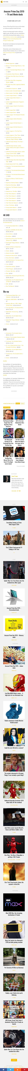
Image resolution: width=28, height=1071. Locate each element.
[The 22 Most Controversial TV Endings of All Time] (14, 538)
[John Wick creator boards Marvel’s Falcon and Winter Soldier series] (14, 817)
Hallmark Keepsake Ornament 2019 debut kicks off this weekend (14, 801)
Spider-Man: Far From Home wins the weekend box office (14, 1050)
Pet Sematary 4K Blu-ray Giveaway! (14, 968)
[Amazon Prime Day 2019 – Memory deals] (14, 625)
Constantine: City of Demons (12, 74)
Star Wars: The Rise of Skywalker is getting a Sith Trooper (14, 856)
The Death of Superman (11, 88)
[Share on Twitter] (10, 1069)
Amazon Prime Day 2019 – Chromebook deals (14, 609)
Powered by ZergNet (21, 466)
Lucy (7, 264)
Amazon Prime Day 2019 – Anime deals (14, 667)
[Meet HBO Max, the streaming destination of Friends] (14, 902)
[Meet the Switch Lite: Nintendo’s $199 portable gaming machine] (14, 930)
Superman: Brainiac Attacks (12, 182)
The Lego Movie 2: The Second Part (14, 307)
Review (6, 675)
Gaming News (14, 639)
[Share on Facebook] (3, 1069)
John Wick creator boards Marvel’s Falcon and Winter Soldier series (14, 829)
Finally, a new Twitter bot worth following (14, 994)
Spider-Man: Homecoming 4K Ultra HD (15, 275)
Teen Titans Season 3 (11, 196)
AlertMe (5, 361)
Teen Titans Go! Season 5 (12, 203)
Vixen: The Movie (10, 205)
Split (7, 284)
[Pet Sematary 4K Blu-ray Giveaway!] (14, 957)
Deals (22, 403)
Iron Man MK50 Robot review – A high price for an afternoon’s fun (14, 694)
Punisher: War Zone (10, 271)
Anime (22, 35)
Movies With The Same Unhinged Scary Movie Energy (20, 460)
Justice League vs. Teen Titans (13, 135)
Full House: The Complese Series (13, 341)
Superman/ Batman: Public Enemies (14, 178)
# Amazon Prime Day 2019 (9, 403)
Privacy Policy (21, 1067)
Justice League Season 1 (12, 95)
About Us (10, 1067)
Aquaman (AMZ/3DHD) (11, 299)
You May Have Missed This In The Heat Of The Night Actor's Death (8, 461)
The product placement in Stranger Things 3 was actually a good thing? (14, 774)
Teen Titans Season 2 (11, 193)
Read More (14, 490)
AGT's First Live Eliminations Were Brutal (19, 423)
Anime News (14, 670)
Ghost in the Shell (10, 253)
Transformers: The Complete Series (14, 353)
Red (7, 273)
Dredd (7, 251)
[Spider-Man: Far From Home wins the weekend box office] (14, 1039)
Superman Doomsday (11, 185)
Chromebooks (6, 37)
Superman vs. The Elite (11, 191)
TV (14, 552)
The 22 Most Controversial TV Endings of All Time (14, 548)
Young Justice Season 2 (11, 209)
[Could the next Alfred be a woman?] (14, 737)
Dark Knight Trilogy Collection (12, 242)
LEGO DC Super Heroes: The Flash (14, 141)
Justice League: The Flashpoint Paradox (15, 114)
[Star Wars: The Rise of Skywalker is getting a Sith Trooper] (14, 844)
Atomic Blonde (9, 234)
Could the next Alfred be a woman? (14, 748)
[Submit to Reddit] (17, 1069)
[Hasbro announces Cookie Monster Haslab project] (14, 710)
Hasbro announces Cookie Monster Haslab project (14, 722)
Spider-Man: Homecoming (12, 311)
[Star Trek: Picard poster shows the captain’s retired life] (14, 872)
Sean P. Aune (15, 476)
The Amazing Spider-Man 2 (12, 225)
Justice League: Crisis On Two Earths (14, 106)
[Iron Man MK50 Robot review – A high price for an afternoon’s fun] (14, 683)
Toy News (14, 725)
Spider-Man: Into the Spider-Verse (13, 316)
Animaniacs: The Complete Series (14, 333)
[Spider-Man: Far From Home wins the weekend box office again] (14, 570)
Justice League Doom (11, 112)
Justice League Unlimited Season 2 (14, 127)
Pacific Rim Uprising (10, 266)
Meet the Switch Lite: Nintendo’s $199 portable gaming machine (14, 941)
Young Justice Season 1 (11, 207)
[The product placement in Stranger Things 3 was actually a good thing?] (14, 762)
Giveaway (7, 950)
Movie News (14, 585)
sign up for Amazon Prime (9, 52)
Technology (14, 612)
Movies (17, 403)
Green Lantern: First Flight (12, 93)
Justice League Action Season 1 (13, 97)
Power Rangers (9, 269)
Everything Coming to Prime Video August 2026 (14, 523)
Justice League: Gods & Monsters (13, 118)
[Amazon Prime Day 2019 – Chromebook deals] (14, 597)
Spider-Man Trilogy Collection (12, 320)
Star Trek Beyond (10, 286)
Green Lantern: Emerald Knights (13, 91)
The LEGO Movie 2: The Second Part (14, 260)
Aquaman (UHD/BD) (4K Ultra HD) (14, 230)
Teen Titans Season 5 (11, 200)
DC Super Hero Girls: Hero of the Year (14, 76)
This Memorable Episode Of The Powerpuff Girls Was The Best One (8, 442)
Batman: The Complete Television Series (15, 337)
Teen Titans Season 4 (11, 198)
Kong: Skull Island (10, 257)
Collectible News (14, 805)
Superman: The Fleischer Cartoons (14, 187)
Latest (14, 1060)
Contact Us (15, 1067)
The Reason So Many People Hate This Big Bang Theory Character (8, 423)
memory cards (13, 37)
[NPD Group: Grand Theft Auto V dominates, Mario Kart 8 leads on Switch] (14, 1009)
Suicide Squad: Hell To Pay (12, 164)
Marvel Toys (14, 697)
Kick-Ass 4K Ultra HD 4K (11, 255)
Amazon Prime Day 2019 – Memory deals (14, 636)
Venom (7, 324)
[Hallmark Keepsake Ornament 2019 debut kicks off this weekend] (14, 790)
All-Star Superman (10, 63)
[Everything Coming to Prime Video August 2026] (14, 513)
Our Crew (5, 1067)
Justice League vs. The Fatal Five (13, 131)
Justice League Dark (10, 110)
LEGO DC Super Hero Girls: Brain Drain (15, 155)
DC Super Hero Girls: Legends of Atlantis (15, 84)
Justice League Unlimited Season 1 (14, 123)
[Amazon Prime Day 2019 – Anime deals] (14, 655)
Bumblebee (8, 236)
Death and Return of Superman (13, 246)
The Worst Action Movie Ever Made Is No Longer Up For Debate (19, 442)
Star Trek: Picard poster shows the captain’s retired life (14, 883)
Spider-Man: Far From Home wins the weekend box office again (14, 582)
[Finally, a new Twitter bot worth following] (14, 982)
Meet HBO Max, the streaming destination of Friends (14, 914)
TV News (14, 527)
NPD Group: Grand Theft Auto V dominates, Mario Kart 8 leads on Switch (14, 1022)
